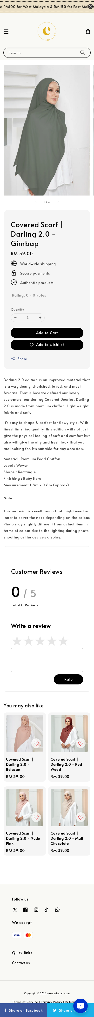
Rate (68, 679)
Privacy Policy (51, 1002)
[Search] (82, 52)
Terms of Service (25, 1002)
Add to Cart (47, 332)
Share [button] (22, 358)
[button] (6, 31)
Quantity (17, 309)
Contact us (21, 962)
